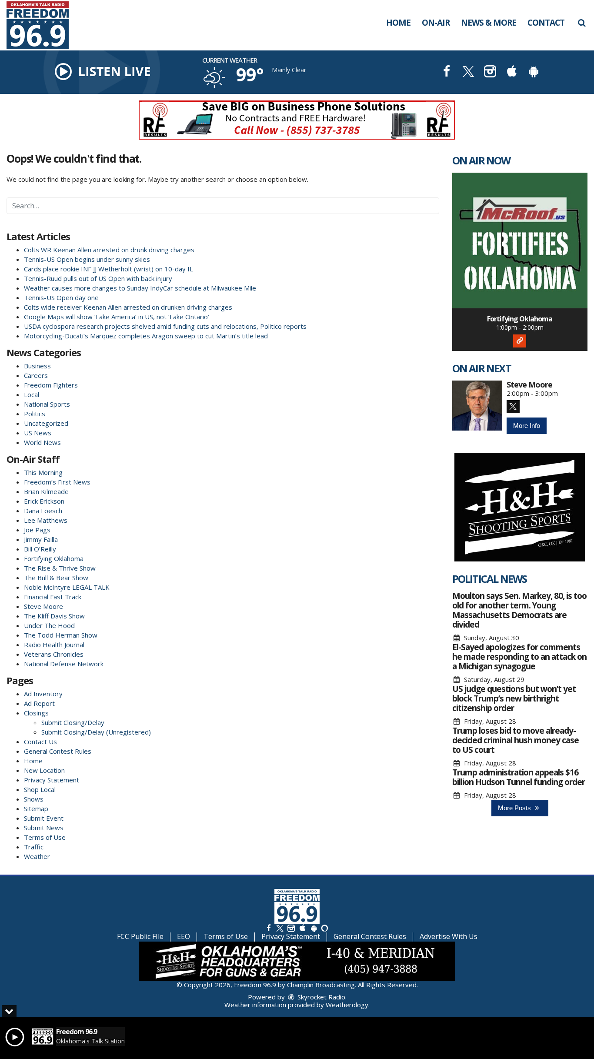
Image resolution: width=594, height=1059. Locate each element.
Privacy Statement (51, 779)
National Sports (47, 404)
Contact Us (40, 741)
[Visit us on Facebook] (446, 72)
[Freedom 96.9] (44, 24)
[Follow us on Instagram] (291, 928)
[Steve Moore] (477, 406)
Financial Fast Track (52, 596)
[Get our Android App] (313, 928)
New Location (44, 770)
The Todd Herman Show (60, 635)
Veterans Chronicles (53, 654)
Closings (36, 712)
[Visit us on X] (468, 72)
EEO (183, 936)
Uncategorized (46, 423)
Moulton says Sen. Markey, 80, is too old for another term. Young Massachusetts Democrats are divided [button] (519, 610)
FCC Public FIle (140, 936)
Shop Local (40, 789)
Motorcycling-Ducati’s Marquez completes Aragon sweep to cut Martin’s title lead (146, 335)
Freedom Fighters (51, 385)
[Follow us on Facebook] (269, 928)
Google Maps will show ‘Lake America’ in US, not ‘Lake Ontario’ (116, 316)
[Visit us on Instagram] (490, 72)
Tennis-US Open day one (61, 297)
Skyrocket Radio (320, 996)
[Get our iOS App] (302, 928)
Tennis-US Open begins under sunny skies (87, 259)
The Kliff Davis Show (54, 615)
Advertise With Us (448, 936)
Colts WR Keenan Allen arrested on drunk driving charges (109, 249)
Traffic (33, 846)
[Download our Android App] (533, 72)
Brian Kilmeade (46, 491)
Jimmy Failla (41, 539)
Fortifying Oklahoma (53, 558)
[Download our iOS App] (511, 72)
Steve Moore (43, 606)
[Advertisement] (297, 120)
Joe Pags (37, 529)
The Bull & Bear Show (56, 577)
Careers (36, 375)
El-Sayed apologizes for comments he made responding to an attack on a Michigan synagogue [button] (519, 656)
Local (31, 394)
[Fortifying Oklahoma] (520, 240)
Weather (37, 856)
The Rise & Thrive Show (60, 568)
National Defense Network (63, 663)
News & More (488, 22)
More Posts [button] (515, 808)
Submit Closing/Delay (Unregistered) (96, 732)
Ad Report (39, 703)
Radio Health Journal (54, 644)
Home (398, 22)
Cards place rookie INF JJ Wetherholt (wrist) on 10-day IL (108, 268)
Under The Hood (49, 625)
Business (37, 365)
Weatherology (347, 1004)
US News (37, 432)
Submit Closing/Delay (72, 722)
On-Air (436, 22)
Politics (34, 413)
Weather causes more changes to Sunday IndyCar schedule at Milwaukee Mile (140, 288)
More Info (526, 425)
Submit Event (43, 818)
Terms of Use (45, 837)
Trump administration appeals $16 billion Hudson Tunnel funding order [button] (518, 777)
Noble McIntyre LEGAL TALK (67, 587)
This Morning (43, 472)
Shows (33, 799)
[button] (581, 22)
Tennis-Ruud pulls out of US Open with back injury (98, 278)
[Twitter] (513, 406)
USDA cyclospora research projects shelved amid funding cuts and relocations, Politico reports (165, 326)
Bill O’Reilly (40, 549)
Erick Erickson (44, 501)
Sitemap (36, 808)
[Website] (519, 340)
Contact (545, 22)
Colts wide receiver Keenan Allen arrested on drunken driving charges (128, 307)
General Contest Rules (57, 751)
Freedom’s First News (57, 482)
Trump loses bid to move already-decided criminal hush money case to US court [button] (515, 740)
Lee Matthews (45, 520)
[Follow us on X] (279, 928)
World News (42, 442)
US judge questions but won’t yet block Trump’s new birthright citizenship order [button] (514, 698)
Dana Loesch (43, 510)
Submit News (43, 827)
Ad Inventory (43, 693)
